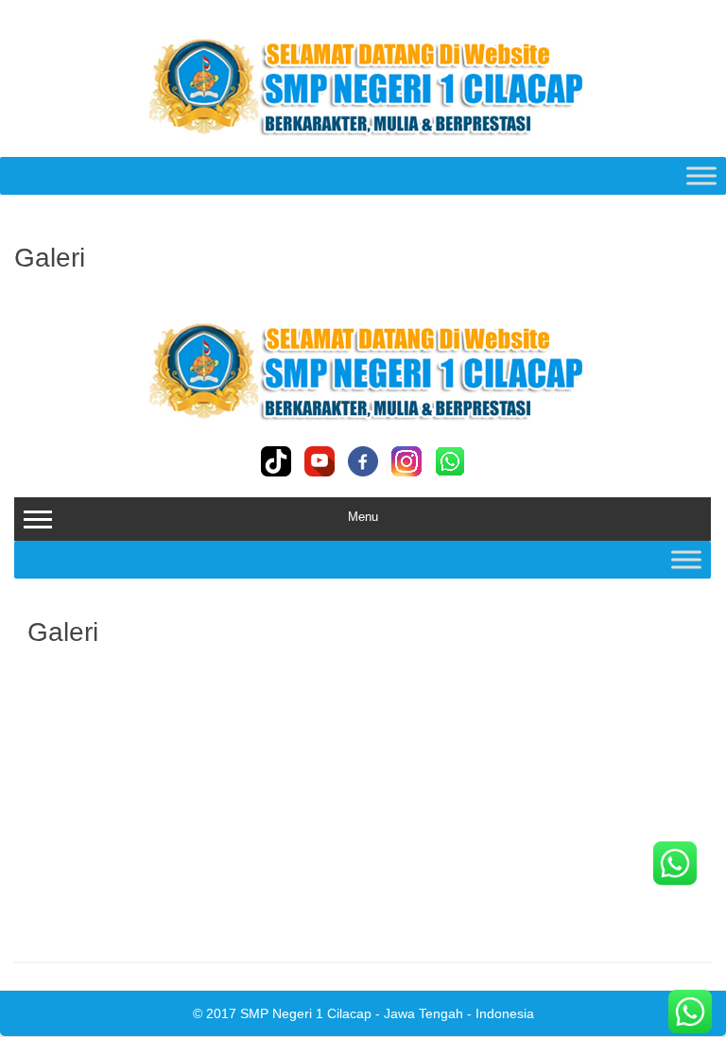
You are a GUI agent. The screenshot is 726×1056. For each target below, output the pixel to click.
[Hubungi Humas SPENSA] (690, 1016)
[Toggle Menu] (701, 175)
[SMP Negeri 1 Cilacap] (363, 140)
